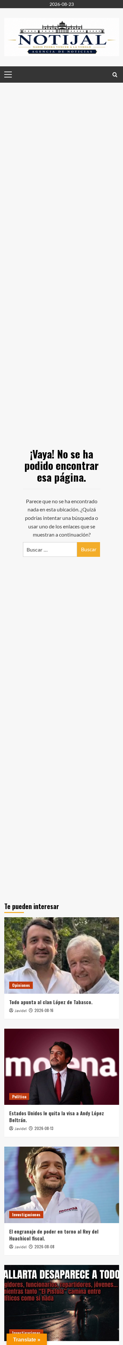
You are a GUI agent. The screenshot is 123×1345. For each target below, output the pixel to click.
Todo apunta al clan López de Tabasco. (50, 1001)
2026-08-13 (43, 1128)
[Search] (115, 74)
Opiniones (21, 985)
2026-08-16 (43, 1010)
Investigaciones (26, 1214)
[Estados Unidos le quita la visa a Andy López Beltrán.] (61, 1067)
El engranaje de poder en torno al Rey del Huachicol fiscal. (53, 1235)
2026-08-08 (44, 1246)
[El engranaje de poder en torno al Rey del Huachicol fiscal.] (61, 1185)
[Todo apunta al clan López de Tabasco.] (61, 955)
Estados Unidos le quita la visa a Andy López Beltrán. (56, 1116)
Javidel (20, 1011)
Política (19, 1096)
